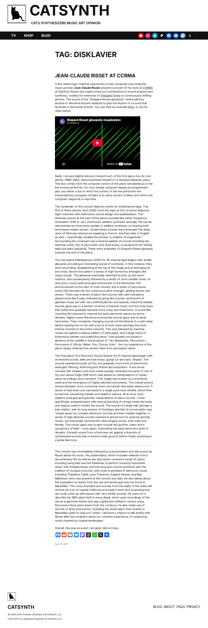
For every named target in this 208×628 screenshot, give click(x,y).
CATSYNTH (69, 10)
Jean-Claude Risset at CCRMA (95, 75)
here (131, 107)
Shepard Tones (111, 95)
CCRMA (148, 87)
